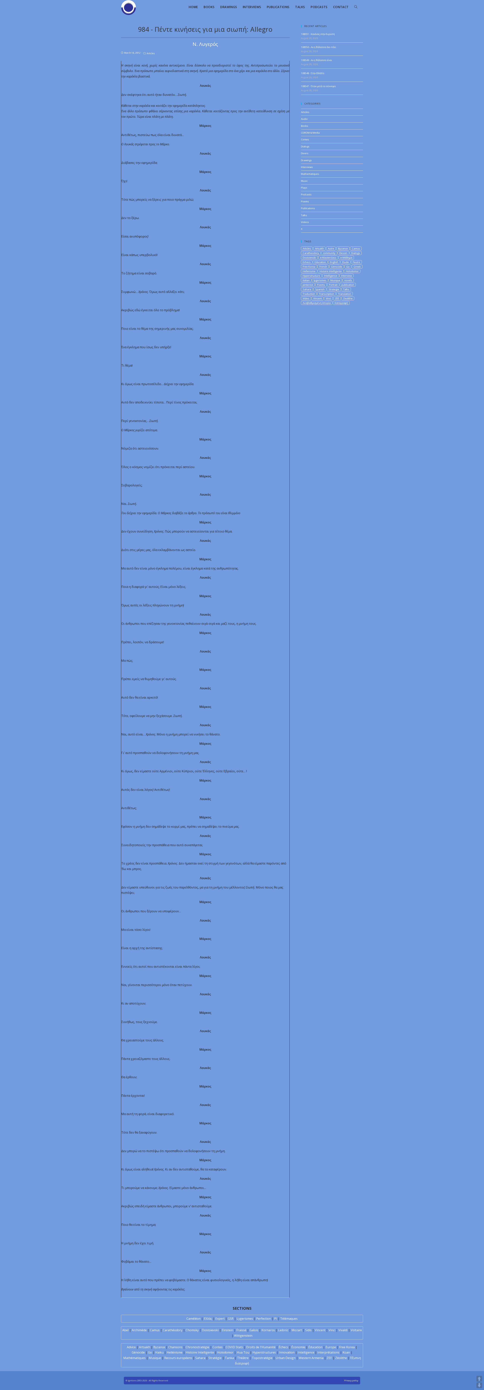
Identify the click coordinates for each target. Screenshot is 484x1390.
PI (275, 1318)
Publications (308, 208)
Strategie (334, 289)
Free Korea (309, 266)
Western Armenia (311, 1358)
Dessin (343, 253)
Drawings (306, 160)
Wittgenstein (243, 1336)
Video (306, 298)
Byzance (343, 248)
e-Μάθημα (346, 257)
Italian (306, 280)
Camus (356, 248)
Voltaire (356, 1330)
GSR (230, 1318)
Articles (151, 53)
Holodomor (352, 271)
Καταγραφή (341, 303)
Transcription (326, 294)
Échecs (283, 1347)
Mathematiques (310, 174)
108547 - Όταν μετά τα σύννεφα (318, 86)
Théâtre (243, 1358)
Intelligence (330, 275)
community (329, 253)
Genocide (336, 266)
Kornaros (268, 1330)
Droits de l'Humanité (260, 1347)
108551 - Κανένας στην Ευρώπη (318, 34)
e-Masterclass (328, 257)
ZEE (337, 298)
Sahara (307, 289)
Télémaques (289, 1318)
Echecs (307, 262)
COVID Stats (234, 1347)
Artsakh (319, 248)
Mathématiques (134, 1358)
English (334, 262)
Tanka (229, 1358)
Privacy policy (351, 1380)
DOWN (479, 1385)
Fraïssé (241, 1330)
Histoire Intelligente (331, 271)
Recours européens (178, 1358)
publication (347, 284)
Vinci (328, 298)
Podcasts (306, 194)
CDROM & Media (310, 132)
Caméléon (193, 1318)
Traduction (309, 294)
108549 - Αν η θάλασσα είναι (316, 60)
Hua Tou (243, 1352)
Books (304, 126)
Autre (331, 248)
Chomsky (192, 1330)
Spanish (320, 289)
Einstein (227, 1330)
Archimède (139, 1330)
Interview (346, 275)
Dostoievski (309, 257)
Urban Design (286, 1358)
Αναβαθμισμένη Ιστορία (317, 303)
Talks (304, 215)
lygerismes (320, 280)
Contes (305, 139)
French (323, 266)
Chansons (175, 1347)
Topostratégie (262, 1358)
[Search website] (355, 7)
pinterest (308, 284)
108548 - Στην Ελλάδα (312, 73)
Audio (304, 119)
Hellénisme (174, 1352)
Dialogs (305, 146)
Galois (254, 1330)
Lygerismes (245, 1318)
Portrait (333, 284)
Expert (220, 1318)
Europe (331, 1347)
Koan (346, 1352)
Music (304, 181)
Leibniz (283, 1330)
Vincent (317, 298)
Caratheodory (311, 253)
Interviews (307, 167)
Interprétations (328, 1352)
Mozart (297, 1330)
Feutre (356, 262)
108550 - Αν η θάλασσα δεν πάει (318, 47)
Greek (357, 266)
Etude (345, 262)
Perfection (263, 1318)
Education (320, 262)
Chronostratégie (197, 1347)
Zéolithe (341, 1358)
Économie (298, 1347)
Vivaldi (342, 1330)
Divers (304, 153)
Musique (335, 280)
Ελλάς (208, 1318)
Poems (305, 201)
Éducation (315, 1347)
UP (479, 1378)
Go (348, 266)
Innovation (287, 1352)
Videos (305, 222)
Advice (131, 1347)
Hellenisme (309, 271)
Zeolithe (348, 298)
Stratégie (215, 1358)
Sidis (308, 1330)
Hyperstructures (264, 1352)
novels (348, 280)
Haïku (159, 1352)
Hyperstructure (311, 275)
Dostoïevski (210, 1330)
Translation (344, 294)
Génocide (138, 1352)
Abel (125, 1330)
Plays (304, 187)
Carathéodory (172, 1330)
